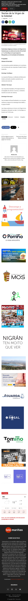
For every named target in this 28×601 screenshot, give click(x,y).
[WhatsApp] (9, 21)
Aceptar (4, 8)
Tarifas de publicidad (16, 595)
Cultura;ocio (10, 117)
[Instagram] (12, 589)
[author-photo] (14, 152)
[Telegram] (13, 21)
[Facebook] (2, 21)
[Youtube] (20, 589)
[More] (18, 127)
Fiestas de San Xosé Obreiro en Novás (21, 137)
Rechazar (11, 8)
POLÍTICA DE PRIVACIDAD (14, 596)
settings (17, 6)
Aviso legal (8, 595)
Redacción (5, 18)
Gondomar (16, 117)
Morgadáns (22, 117)
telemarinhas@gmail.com (17, 579)
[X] (6, 21)
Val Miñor (4, 118)
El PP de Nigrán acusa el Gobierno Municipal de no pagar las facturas (7, 138)
